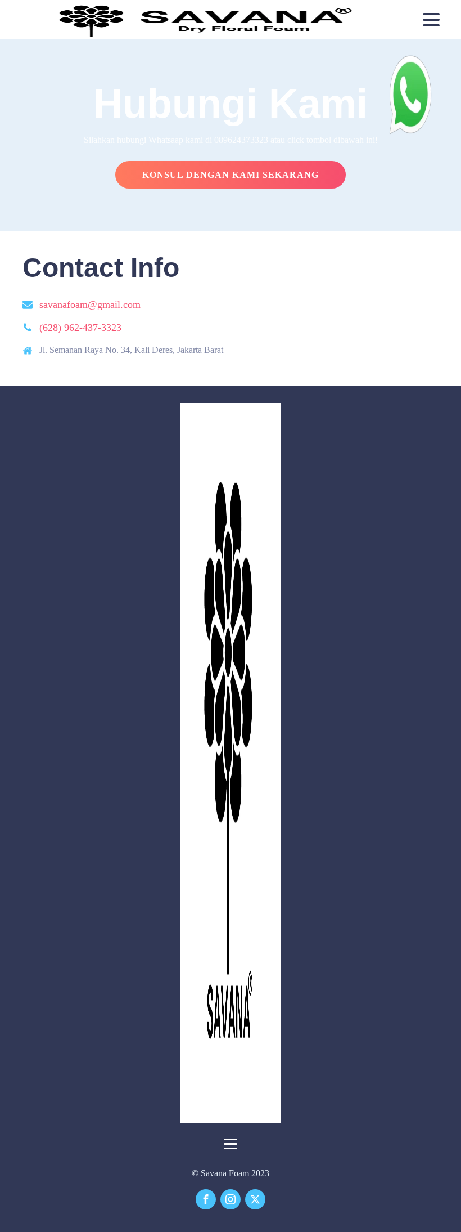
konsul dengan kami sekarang (230, 175)
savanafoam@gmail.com (90, 304)
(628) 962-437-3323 (80, 327)
